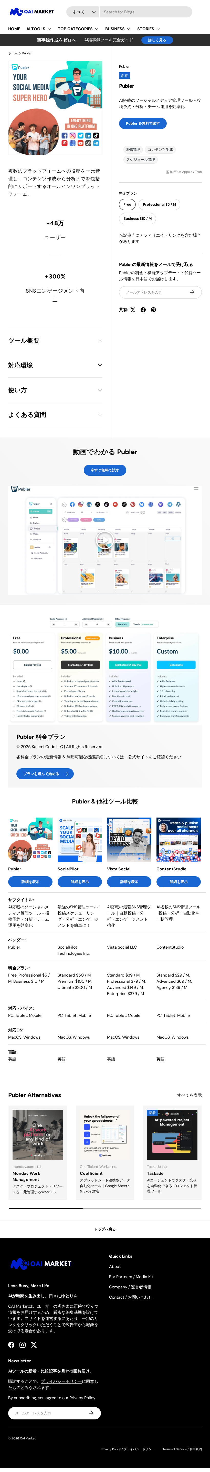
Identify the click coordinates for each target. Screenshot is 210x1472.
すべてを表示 (189, 1095)
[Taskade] (172, 1135)
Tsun (198, 172)
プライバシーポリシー (61, 1381)
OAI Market (28, 1438)
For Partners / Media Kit (131, 1276)
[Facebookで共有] (143, 310)
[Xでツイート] (133, 310)
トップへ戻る (105, 1229)
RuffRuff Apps (180, 172)
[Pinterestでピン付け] (153, 310)
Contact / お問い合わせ (130, 1297)
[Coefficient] (105, 1135)
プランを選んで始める (41, 773)
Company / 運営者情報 (130, 1287)
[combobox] (129, 11)
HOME (14, 29)
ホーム (12, 53)
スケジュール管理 (140, 159)
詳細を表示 (30, 881)
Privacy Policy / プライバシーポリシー (127, 1449)
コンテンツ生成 (160, 149)
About (115, 1266)
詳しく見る (157, 40)
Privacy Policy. (82, 1397)
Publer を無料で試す (143, 123)
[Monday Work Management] (38, 1135)
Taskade (155, 1173)
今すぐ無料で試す (105, 470)
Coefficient (91, 1173)
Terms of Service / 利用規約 (182, 1449)
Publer (27, 53)
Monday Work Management (26, 1176)
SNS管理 (133, 149)
